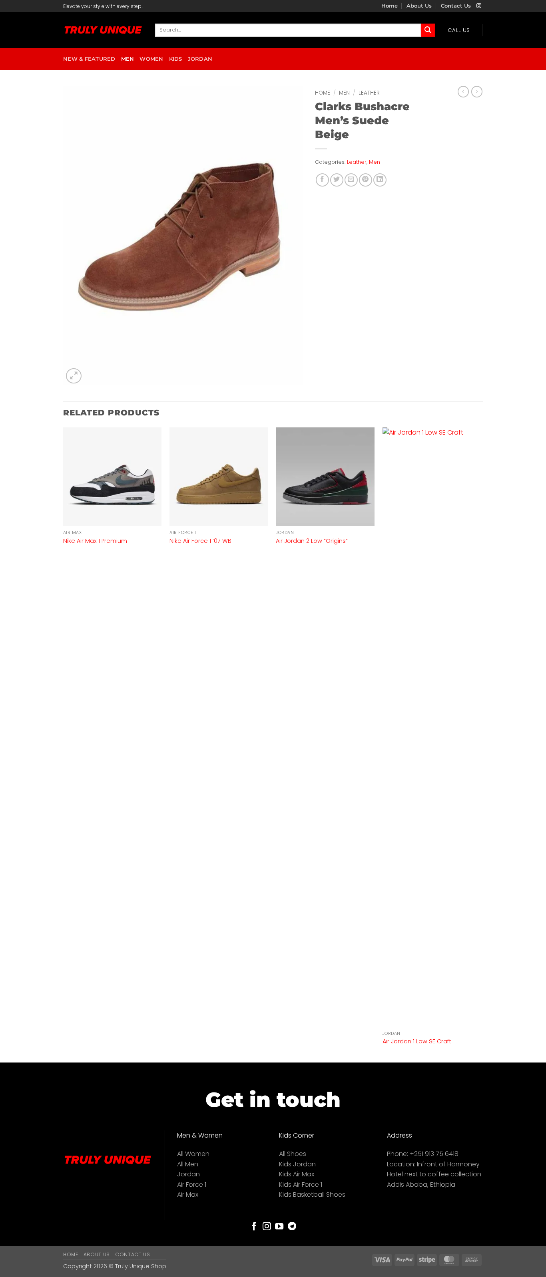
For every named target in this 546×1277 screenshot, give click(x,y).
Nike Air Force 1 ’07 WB (200, 541)
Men (127, 59)
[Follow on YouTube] (279, 1226)
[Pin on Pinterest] (365, 180)
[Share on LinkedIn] (380, 180)
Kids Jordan (297, 1164)
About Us (419, 6)
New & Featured (89, 59)
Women (151, 59)
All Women (193, 1153)
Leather (369, 93)
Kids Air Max (296, 1174)
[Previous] (64, 744)
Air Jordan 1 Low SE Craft (417, 1041)
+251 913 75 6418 (434, 1153)
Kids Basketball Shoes (312, 1194)
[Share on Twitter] (336, 180)
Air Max (187, 1194)
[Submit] (427, 30)
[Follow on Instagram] (478, 6)
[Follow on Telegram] (292, 1226)
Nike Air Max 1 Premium (95, 541)
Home (389, 6)
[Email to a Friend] (351, 180)
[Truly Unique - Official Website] (103, 30)
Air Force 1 (191, 1184)
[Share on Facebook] (322, 180)
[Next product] (463, 91)
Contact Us (456, 6)
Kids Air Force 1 (300, 1184)
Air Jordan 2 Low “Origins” (312, 541)
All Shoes (292, 1153)
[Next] (480, 744)
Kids (175, 59)
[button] (74, 376)
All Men (187, 1164)
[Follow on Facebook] (254, 1226)
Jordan (200, 59)
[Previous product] (476, 91)
